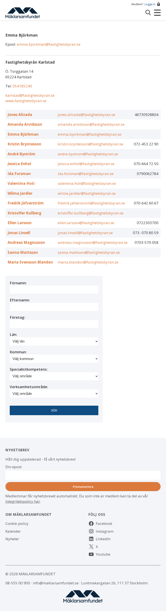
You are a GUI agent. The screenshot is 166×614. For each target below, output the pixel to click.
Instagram (104, 531)
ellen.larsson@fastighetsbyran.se (86, 222)
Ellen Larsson (20, 222)
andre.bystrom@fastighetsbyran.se (88, 153)
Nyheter (12, 538)
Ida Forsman (19, 173)
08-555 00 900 (17, 582)
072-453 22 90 (146, 143)
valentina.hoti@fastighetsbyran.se (87, 183)
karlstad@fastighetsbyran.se (29, 95)
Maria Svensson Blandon (30, 262)
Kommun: (18, 351)
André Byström (21, 153)
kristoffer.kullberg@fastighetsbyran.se (90, 213)
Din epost (13, 466)
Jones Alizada (20, 114)
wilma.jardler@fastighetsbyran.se (87, 193)
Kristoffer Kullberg (24, 213)
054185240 (22, 86)
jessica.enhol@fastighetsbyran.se (86, 163)
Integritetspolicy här (22, 501)
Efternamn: (20, 299)
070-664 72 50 (146, 163)
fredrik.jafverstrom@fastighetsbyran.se (91, 203)
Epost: (11, 44)
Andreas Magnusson (26, 242)
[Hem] (22, 12)
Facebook (104, 523)
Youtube (103, 554)
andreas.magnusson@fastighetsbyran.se (93, 242)
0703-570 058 (146, 242)
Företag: (17, 317)
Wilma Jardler (20, 193)
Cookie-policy (17, 523)
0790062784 (147, 173)
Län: (13, 334)
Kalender (13, 531)
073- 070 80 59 (145, 232)
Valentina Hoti (21, 183)
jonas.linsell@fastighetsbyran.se (85, 232)
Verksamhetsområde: (29, 386)
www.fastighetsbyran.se (25, 100)
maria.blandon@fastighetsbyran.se (88, 262)
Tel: (9, 86)
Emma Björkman (23, 134)
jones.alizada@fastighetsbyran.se (86, 114)
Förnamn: (18, 282)
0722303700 (147, 222)
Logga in (150, 4)
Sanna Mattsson (23, 252)
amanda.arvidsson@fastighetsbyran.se (91, 124)
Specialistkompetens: (29, 369)
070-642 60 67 (146, 203)
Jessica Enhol (19, 163)
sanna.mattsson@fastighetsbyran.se (89, 252)
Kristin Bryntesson (24, 143)
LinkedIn (103, 538)
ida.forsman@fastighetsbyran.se (85, 173)
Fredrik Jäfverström (26, 203)
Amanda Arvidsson (25, 124)
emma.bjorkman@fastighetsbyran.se (48, 44)
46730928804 (146, 114)
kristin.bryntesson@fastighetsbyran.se (90, 143)
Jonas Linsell (19, 232)
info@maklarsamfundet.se (55, 582)
